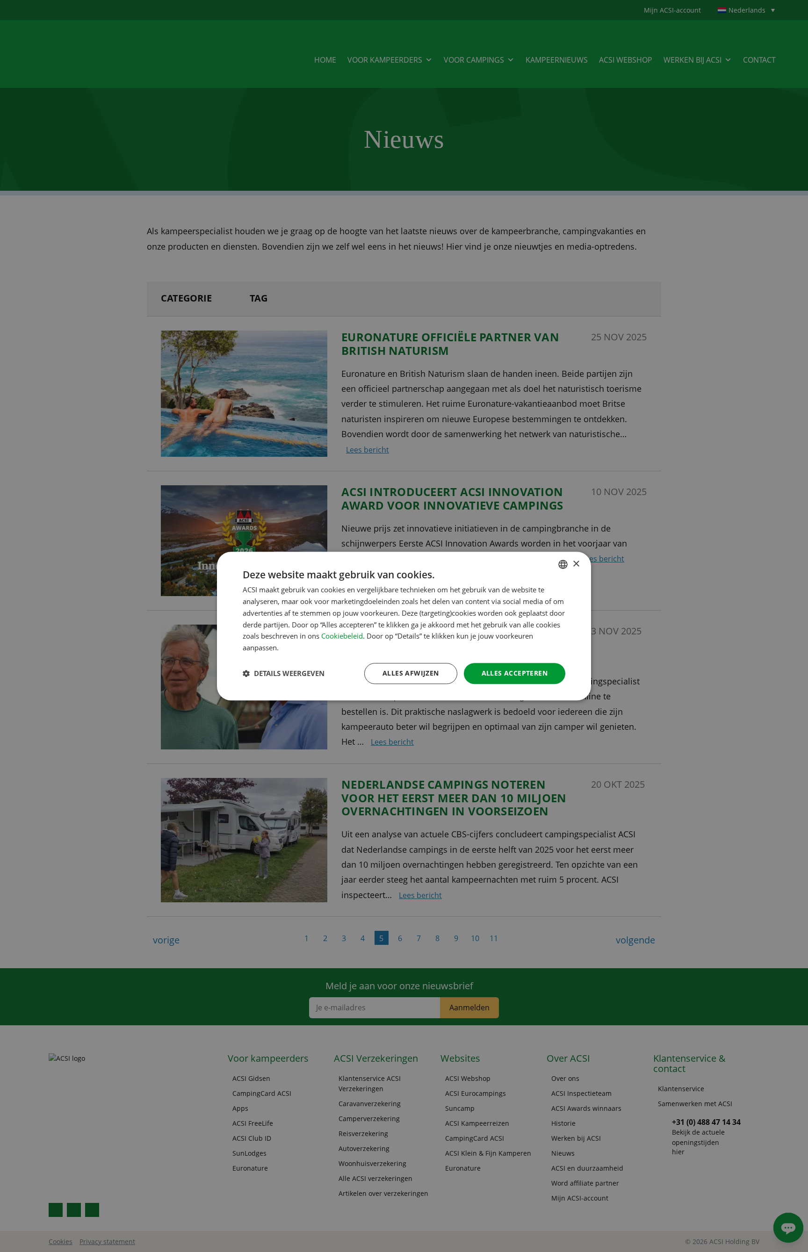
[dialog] (404, 626)
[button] (284, 673)
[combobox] (563, 564)
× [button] (575, 564)
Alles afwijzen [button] (410, 673)
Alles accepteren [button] (515, 673)
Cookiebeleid (342, 636)
